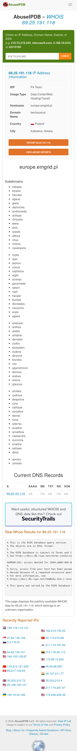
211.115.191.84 (55, 645)
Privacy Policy (62, 724)
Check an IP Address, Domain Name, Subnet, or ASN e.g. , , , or (38, 41)
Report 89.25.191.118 (38, 142)
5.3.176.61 (13, 642)
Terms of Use (40, 724)
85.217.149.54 (16, 671)
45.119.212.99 (54, 638)
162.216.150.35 (55, 631)
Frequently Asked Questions (42, 730)
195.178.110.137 (17, 628)
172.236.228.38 (55, 695)
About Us (18, 730)
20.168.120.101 (17, 685)
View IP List (64, 721)
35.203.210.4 (53, 680)
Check (65, 55)
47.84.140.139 (16, 638)
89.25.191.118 (16, 493)
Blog (8, 730)
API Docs (65, 730)
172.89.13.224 (54, 659)
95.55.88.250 (53, 666)
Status (33, 733)
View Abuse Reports (38, 152)
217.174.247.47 (55, 687)
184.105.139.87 (17, 656)
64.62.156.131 (16, 652)
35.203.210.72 (16, 680)
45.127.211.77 (54, 673)
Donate (44, 733)
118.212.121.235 (17, 666)
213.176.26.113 (55, 652)
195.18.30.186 (16, 695)
